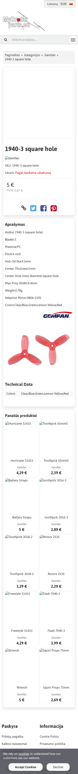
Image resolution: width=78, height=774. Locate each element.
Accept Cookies (25, 767)
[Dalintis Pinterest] (54, 208)
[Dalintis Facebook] (43, 208)
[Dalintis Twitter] (33, 208)
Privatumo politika (52, 744)
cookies (24, 753)
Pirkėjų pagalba (12, 736)
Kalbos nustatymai (14, 744)
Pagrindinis (12, 55)
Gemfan (50, 55)
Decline (58, 767)
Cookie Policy (49, 736)
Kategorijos (32, 55)
